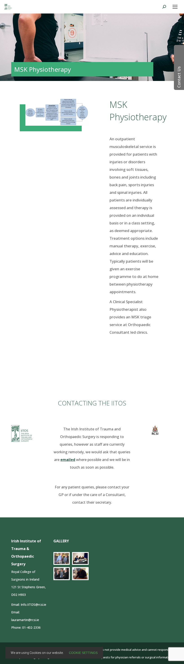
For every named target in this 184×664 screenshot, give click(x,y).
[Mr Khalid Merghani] (80, 573)
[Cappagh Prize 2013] (61, 573)
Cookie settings (83, 653)
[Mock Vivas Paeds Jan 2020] (80, 558)
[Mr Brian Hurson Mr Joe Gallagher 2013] (61, 558)
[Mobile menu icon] (175, 6)
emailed (67, 459)
